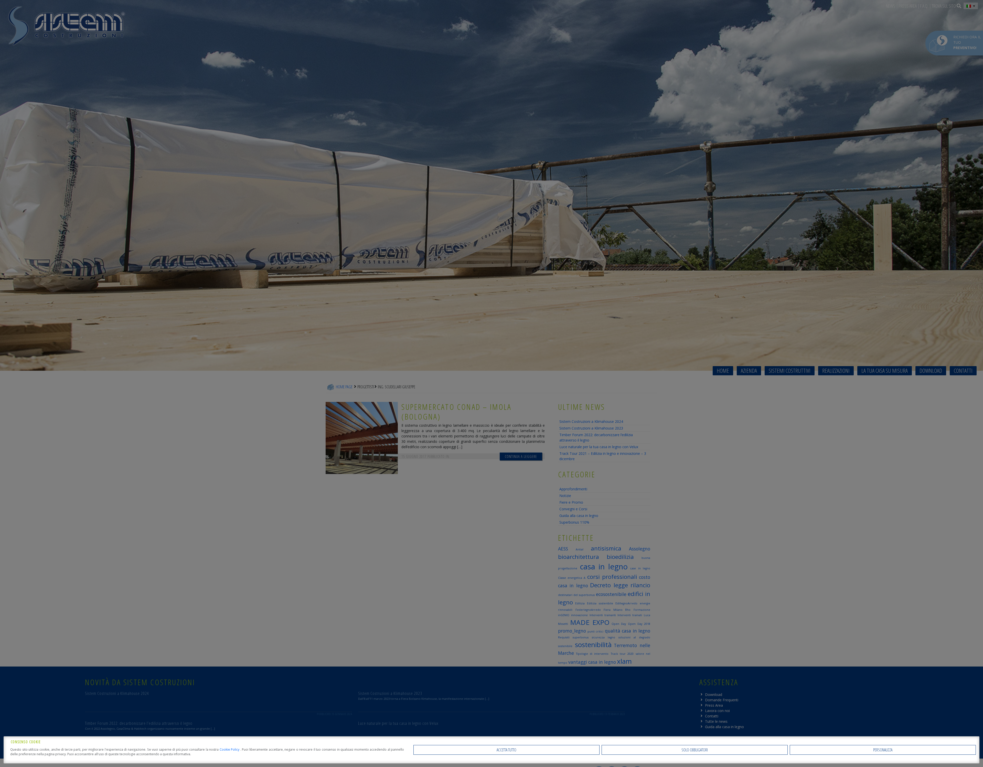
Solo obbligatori (694, 750)
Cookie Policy (230, 749)
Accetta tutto (506, 750)
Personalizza (882, 750)
